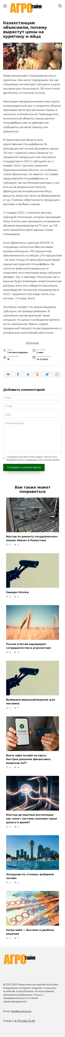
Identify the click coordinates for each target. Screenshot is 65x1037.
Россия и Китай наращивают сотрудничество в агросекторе (28, 646)
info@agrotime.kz (21, 1011)
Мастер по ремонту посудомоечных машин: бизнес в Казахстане (32, 538)
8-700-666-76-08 (25, 1021)
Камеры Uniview (17, 592)
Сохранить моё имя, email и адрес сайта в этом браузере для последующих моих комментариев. (33, 458)
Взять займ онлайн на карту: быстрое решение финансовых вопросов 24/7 (28, 759)
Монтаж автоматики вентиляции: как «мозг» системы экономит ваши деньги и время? (31, 818)
